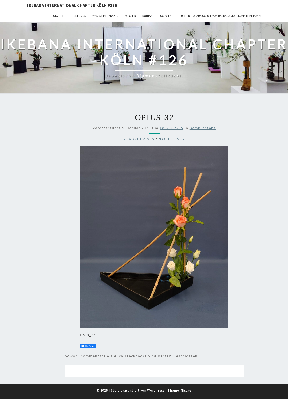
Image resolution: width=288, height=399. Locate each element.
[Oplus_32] (154, 238)
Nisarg (186, 390)
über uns (80, 16)
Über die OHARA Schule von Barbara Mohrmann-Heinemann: (221, 16)
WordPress (156, 390)
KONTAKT (148, 16)
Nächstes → (172, 139)
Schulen (165, 16)
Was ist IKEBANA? (103, 16)
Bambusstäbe (203, 127)
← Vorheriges (139, 139)
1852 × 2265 (171, 127)
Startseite (60, 16)
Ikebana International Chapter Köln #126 (72, 5)
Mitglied (130, 16)
